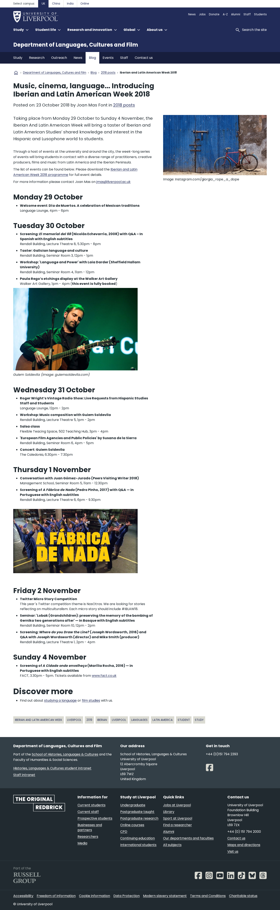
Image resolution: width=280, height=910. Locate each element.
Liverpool (74, 720)
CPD (123, 831)
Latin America (163, 720)
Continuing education (137, 838)
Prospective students (95, 818)
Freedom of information (56, 895)
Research (37, 57)
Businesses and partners (90, 827)
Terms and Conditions (208, 895)
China (56, 4)
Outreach (59, 57)
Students (260, 14)
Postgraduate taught (137, 811)
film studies (91, 700)
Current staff (88, 811)
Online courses (132, 825)
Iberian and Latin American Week (38, 720)
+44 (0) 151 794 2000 (244, 831)
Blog (92, 57)
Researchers (88, 836)
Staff (247, 14)
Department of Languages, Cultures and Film (75, 44)
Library (168, 811)
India (70, 4)
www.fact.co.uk (104, 675)
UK (43, 4)
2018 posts (108, 73)
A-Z (225, 14)
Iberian (102, 720)
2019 (89, 720)
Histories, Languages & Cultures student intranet (52, 768)
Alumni (235, 14)
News (192, 14)
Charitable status (243, 895)
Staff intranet (24, 774)
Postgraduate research (139, 818)
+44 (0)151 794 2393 (222, 754)
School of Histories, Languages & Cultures (65, 754)
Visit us (232, 851)
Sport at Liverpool (177, 818)
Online (84, 4)
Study (17, 57)
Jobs (202, 14)
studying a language (60, 700)
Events (108, 57)
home (16, 72)
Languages (139, 720)
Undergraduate (132, 805)
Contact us (144, 57)
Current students (91, 805)
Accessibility (23, 895)
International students (138, 844)
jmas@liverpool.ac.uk (113, 181)
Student (184, 720)
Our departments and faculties (188, 838)
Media (82, 843)
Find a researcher (177, 825)
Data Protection (126, 895)
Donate (214, 14)
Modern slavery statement (165, 895)
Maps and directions (243, 844)
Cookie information (94, 895)
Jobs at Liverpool (177, 805)
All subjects (172, 844)
